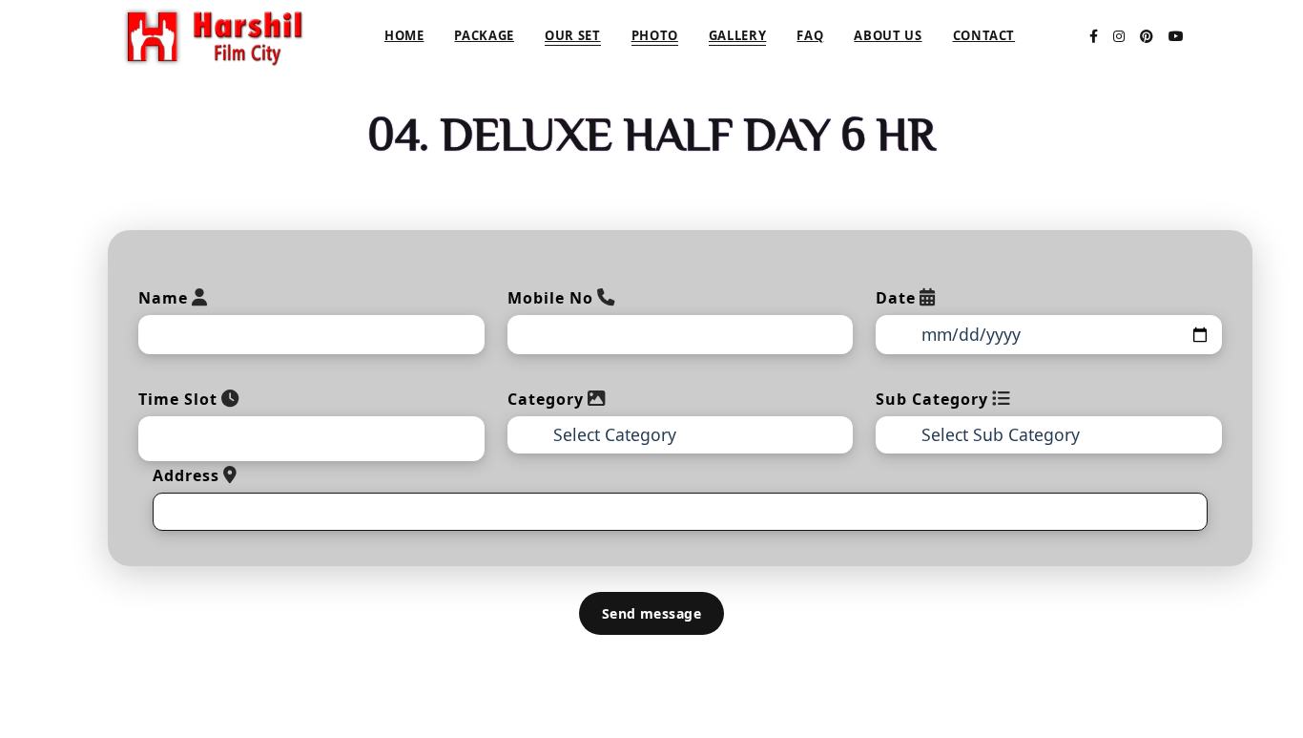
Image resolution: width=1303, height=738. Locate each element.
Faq (809, 35)
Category (545, 399)
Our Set (573, 35)
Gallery (738, 35)
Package (484, 35)
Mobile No (550, 297)
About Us (887, 35)
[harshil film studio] (214, 34)
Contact (984, 35)
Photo (654, 35)
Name (163, 297)
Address (186, 475)
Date (896, 297)
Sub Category (932, 399)
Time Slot (177, 399)
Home (404, 35)
